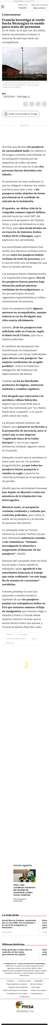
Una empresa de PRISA (24, 1005)
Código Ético (24, 997)
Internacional (12, 14)
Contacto (10, 981)
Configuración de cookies (17, 994)
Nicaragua (23, 634)
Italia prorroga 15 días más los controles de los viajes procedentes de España (17, 952)
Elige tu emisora (39, 8)
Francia (9, 634)
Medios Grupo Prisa (24, 1011)
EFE (4, 93)
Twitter (31, 104)
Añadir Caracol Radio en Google (22, 114)
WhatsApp (44, 104)
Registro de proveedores (18, 987)
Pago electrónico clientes (17, 984)
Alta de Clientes (36, 984)
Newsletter (38, 981)
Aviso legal (35, 987)
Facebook (25, 104)
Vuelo (34, 638)
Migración (10, 643)
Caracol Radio (13, 7)
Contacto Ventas (24, 981)
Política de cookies (38, 990)
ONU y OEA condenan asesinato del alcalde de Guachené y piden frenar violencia (24, 889)
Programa (23, 8)
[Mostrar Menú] (2, 6)
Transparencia (36, 994)
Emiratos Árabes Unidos (15, 638)
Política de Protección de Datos (15, 990)
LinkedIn (38, 104)
